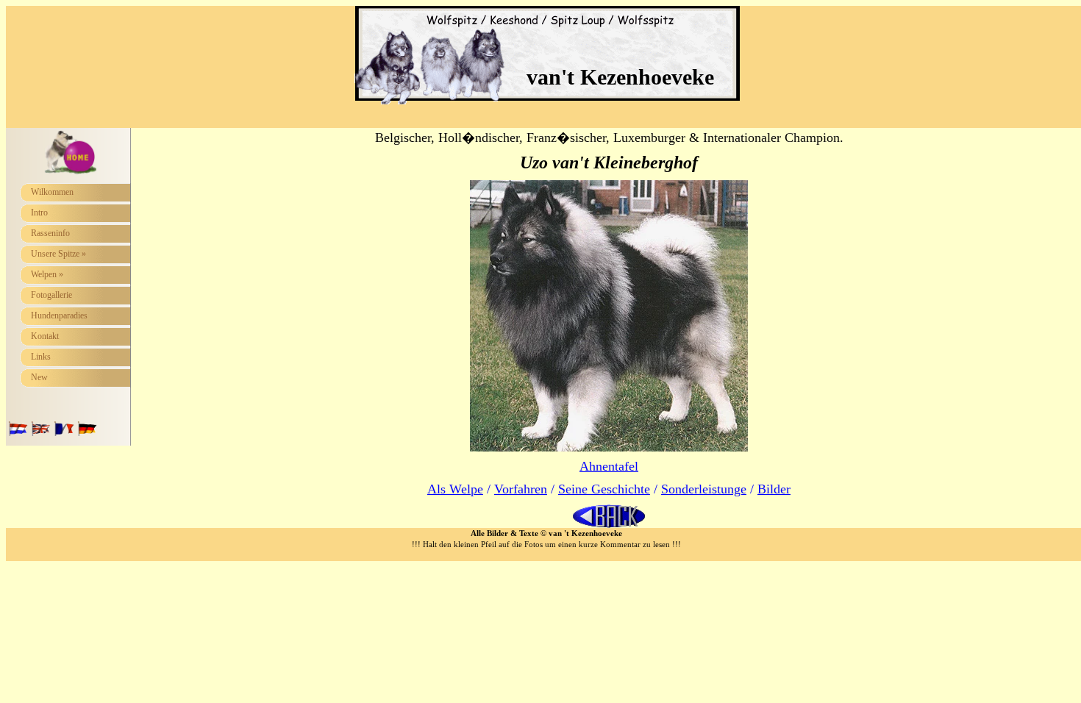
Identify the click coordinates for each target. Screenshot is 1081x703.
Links (41, 357)
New (39, 377)
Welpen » (47, 274)
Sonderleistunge (703, 489)
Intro (39, 212)
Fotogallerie (51, 295)
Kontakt (45, 336)
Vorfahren (520, 489)
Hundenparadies (59, 315)
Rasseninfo (50, 233)
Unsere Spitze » (58, 254)
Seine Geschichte (604, 489)
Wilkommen (52, 192)
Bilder (774, 489)
